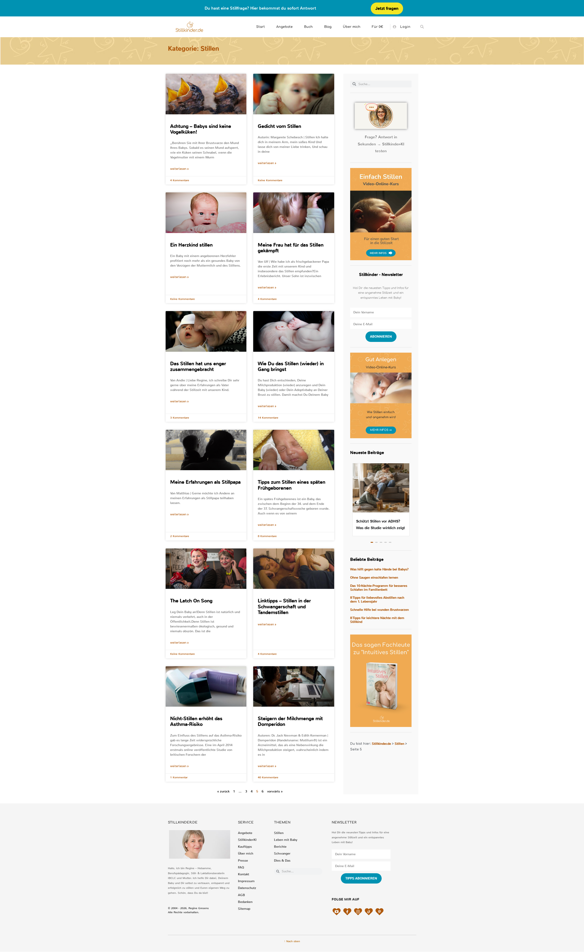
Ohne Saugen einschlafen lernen (374, 577)
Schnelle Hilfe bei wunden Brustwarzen (379, 610)
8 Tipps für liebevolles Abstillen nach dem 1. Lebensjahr (377, 599)
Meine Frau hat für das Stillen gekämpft (290, 248)
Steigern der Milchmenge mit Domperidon (290, 721)
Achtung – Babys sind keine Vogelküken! (200, 129)
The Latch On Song (191, 601)
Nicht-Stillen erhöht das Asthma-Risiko (196, 721)
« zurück (223, 791)
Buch (308, 27)
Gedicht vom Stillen (279, 126)
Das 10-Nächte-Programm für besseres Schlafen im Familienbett (378, 588)
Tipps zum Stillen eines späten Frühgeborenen (291, 485)
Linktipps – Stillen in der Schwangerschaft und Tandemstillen (284, 606)
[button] (422, 27)
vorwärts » (275, 791)
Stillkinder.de (381, 744)
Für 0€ (377, 27)
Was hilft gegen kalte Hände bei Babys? (379, 569)
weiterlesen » (179, 168)
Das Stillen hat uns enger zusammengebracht (198, 366)
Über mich (351, 27)
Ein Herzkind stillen (191, 245)
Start (260, 27)
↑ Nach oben (292, 941)
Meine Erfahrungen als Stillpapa (205, 482)
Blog (327, 27)
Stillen (399, 744)
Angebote (284, 27)
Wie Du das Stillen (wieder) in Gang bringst (291, 366)
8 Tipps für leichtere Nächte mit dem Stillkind (377, 620)
